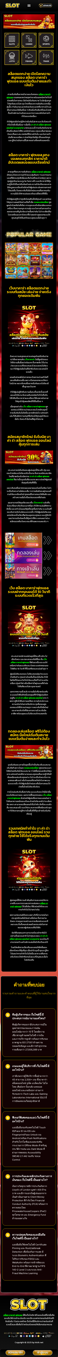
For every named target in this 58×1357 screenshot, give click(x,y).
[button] (29, 5)
